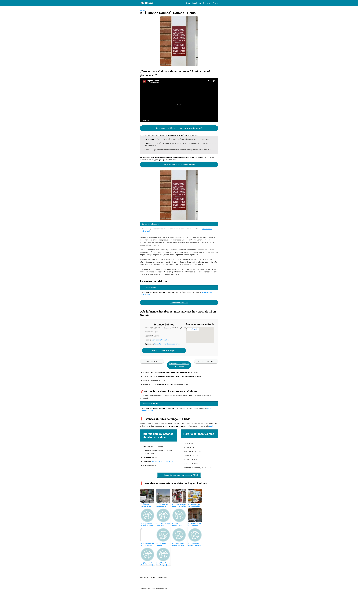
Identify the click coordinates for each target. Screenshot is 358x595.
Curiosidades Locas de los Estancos (179, 365)
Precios (215, 3)
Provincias (207, 3)
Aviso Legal (144, 577)
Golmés (142, 10)
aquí (211, 426)
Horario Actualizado (152, 361)
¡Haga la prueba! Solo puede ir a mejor (179, 164)
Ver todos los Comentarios (162, 461)
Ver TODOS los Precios (206, 361)
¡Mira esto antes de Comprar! (164, 350)
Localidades (196, 3)
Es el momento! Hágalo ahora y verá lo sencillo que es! (179, 128)
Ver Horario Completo (160, 340)
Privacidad (152, 577)
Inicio (188, 3)
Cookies (160, 577)
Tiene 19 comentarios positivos (167, 344)
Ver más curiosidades (179, 303)
